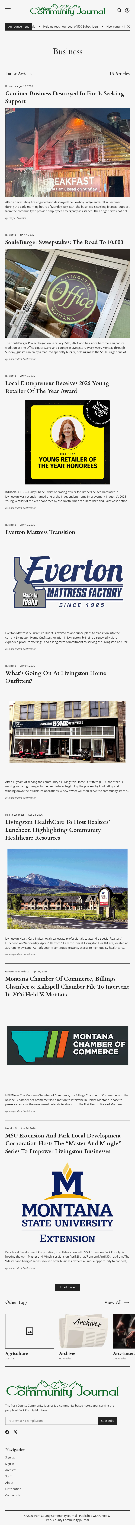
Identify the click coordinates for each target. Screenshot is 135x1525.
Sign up (10, 1457)
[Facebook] (7, 1432)
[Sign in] (127, 10)
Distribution (13, 1489)
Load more (67, 1287)
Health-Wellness (14, 815)
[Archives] (83, 1331)
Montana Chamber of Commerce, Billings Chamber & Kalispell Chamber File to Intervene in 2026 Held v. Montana (67, 987)
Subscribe (107, 1421)
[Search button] (119, 10)
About (9, 1482)
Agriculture (16, 1353)
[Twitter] (15, 1432)
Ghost (103, 1516)
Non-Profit (11, 1128)
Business (10, 86)
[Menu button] (8, 10)
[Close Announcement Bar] (128, 26)
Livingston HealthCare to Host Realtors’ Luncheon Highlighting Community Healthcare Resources (57, 830)
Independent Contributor (22, 359)
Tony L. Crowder (17, 218)
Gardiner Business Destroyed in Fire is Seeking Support (64, 97)
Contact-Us (12, 1495)
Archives (67, 1353)
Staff (8, 1476)
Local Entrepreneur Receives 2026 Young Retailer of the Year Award (57, 387)
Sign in (9, 1463)
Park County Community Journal (55, 1516)
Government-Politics (17, 971)
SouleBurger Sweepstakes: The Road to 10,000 (64, 242)
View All (113, 1302)
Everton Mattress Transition (40, 532)
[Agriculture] (29, 1331)
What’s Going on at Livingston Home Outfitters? (55, 677)
